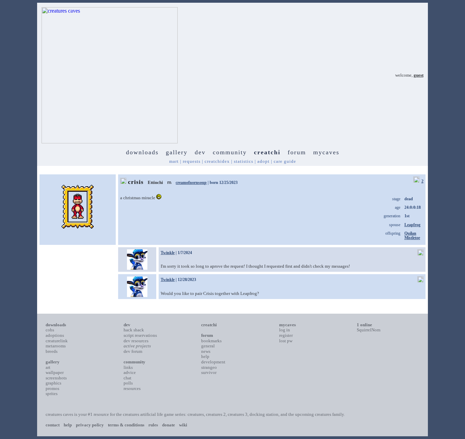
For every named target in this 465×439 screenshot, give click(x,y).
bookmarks (211, 340)
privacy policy (90, 424)
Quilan (410, 233)
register (286, 335)
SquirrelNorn (369, 329)
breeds (52, 351)
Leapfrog (412, 224)
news (205, 351)
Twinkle (168, 252)
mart (174, 161)
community (230, 152)
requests (192, 161)
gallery (177, 152)
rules (153, 424)
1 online (364, 324)
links (128, 367)
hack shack (134, 329)
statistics (243, 161)
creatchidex (217, 161)
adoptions (55, 335)
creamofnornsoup (191, 182)
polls (128, 383)
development (213, 361)
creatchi (267, 152)
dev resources (136, 340)
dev (200, 152)
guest (418, 75)
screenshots (56, 377)
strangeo (209, 367)
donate (168, 424)
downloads (142, 152)
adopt (263, 161)
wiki (183, 424)
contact (53, 424)
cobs (50, 329)
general (208, 345)
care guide (285, 161)
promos (52, 388)
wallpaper (55, 372)
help (205, 356)
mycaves (326, 152)
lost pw (285, 340)
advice (130, 372)
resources (132, 388)
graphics (53, 383)
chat (127, 377)
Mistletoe (412, 237)
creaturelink (57, 340)
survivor (209, 372)
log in (284, 329)
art (48, 367)
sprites (52, 393)
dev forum (133, 351)
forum (297, 152)
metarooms (56, 345)
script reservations (140, 335)
